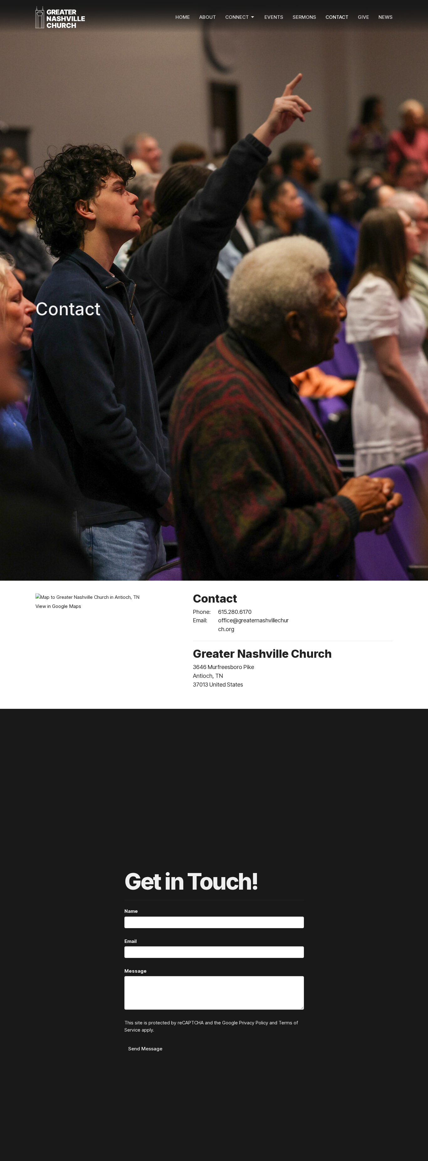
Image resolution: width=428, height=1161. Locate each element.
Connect (237, 17)
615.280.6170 (235, 612)
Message (135, 971)
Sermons (304, 17)
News (385, 17)
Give (363, 17)
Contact (337, 17)
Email (130, 941)
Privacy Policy (253, 1023)
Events (273, 17)
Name (131, 911)
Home (182, 17)
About (207, 17)
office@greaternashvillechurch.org (253, 624)
